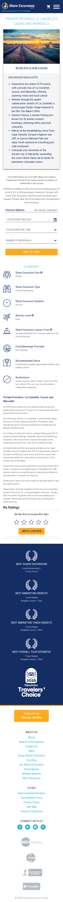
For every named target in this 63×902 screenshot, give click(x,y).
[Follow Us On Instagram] (35, 826)
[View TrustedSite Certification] (31, 886)
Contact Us (31, 746)
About (31, 737)
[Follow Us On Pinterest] (43, 826)
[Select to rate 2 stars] (24, 522)
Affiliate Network (31, 773)
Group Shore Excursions (31, 755)
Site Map (31, 806)
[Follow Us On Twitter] (27, 826)
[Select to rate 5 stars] (45, 522)
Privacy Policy (31, 802)
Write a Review (31, 531)
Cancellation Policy (31, 797)
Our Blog (31, 760)
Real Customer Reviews (31, 793)
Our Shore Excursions (31, 764)
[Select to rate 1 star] (16, 522)
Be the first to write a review (31, 67)
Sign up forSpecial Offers (31, 715)
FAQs (31, 751)
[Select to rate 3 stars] (31, 522)
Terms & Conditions (32, 811)
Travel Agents (31, 769)
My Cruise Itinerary (46, 210)
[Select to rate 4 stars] (38, 522)
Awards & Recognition (31, 741)
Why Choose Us (32, 778)
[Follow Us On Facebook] (19, 826)
